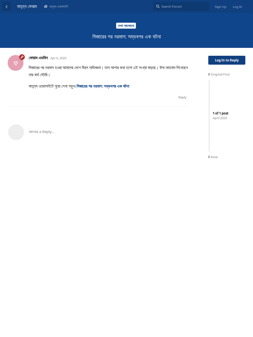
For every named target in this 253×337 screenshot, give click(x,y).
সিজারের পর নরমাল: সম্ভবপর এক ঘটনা (103, 86)
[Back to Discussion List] (6, 6)
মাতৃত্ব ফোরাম (27, 6)
